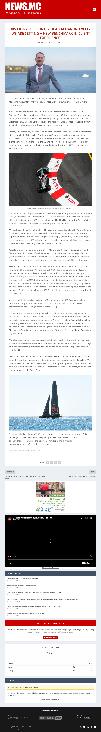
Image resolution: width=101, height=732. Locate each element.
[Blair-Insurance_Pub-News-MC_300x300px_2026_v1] (50, 511)
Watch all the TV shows (50, 568)
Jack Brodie (43, 42)
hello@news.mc (38, 693)
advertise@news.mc (31, 687)
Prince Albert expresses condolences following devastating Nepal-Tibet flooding (34, 607)
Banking (60, 42)
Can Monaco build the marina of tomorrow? (22, 579)
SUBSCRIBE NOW (50, 637)
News (17, 580)
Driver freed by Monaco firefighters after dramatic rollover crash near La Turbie (34, 593)
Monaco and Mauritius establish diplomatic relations (25, 614)
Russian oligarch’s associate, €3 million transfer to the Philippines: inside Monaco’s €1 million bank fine (42, 600)
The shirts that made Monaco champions (21, 586)
